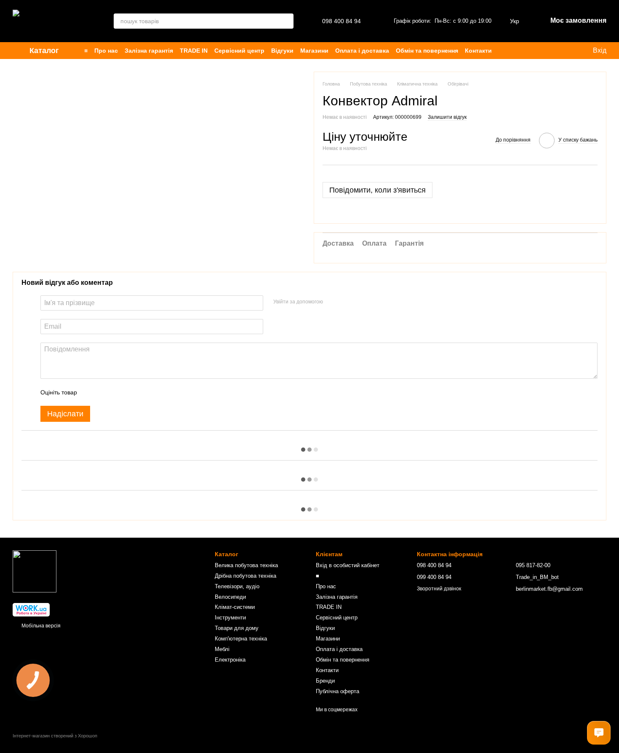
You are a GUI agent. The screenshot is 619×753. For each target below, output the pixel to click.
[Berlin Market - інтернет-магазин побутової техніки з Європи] (34, 571)
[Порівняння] (523, 50)
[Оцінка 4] (131, 392)
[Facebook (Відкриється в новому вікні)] (559, 50)
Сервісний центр (239, 50)
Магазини (314, 50)
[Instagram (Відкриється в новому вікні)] (539, 50)
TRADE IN (194, 50)
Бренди (325, 681)
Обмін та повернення (427, 50)
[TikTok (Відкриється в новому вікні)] (549, 50)
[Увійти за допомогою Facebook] (332, 302)
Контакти (478, 50)
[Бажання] (506, 50)
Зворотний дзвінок (439, 589)
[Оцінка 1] (91, 392)
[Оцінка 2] (104, 392)
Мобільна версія (40, 626)
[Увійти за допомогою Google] (346, 302)
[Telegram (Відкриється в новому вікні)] (569, 50)
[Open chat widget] (599, 733)
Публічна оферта (337, 691)
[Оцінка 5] (145, 392)
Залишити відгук (447, 117)
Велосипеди (230, 597)
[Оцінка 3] (118, 392)
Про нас (106, 50)
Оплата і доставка (362, 50)
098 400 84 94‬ (341, 21)
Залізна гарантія (149, 50)
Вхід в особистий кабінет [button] (347, 565)
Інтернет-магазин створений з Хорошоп (55, 735)
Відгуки (282, 50)
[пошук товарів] (285, 21)
